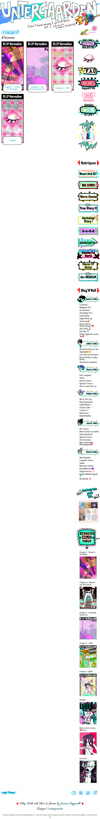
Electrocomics (85, 440)
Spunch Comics (85, 437)
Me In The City (85, 399)
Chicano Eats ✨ (86, 408)
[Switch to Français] (88, 30)
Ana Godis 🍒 (85, 329)
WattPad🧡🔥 (85, 352)
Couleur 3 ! (84, 410)
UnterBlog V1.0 (85, 313)
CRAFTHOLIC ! (85, 405)
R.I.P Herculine (12, 44)
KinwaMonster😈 (86, 469)
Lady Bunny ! (84, 316)
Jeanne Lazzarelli (70, 803)
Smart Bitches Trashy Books (88, 359)
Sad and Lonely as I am (88, 349)
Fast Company (85, 375)
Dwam (82, 463)
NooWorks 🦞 (85, 479)
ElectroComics (85, 381)
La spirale (83, 305)
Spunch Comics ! (86, 384)
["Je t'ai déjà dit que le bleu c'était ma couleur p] (88, 505)
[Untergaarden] (50, 12)
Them (81, 378)
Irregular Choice (86, 460)
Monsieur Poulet (86, 466)
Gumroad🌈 (84, 321)
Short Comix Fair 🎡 (88, 386)
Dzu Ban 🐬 (84, 332)
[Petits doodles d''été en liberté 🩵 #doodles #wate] (82, 505)
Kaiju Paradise (85, 416)
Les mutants (84, 310)
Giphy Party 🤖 (85, 319)
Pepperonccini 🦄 (86, 471)
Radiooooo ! (84, 413)
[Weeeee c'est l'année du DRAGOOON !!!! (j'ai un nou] (88, 511)
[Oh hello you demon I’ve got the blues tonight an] (94, 518)
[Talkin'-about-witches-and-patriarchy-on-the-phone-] (82, 511)
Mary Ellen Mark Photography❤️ (86, 444)
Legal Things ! (8, 792)
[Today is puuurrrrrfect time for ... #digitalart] (94, 511)
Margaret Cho (85, 308)
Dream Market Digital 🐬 (88, 475)
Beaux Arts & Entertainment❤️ (86, 325)
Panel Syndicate (86, 402)
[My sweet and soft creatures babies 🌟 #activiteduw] (82, 518)
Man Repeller (85, 458)
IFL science (84, 429)
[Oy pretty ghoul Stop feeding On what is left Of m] (88, 518)
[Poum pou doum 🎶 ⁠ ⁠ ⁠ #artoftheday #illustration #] (94, 505)
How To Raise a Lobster (89, 432)
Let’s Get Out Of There (88, 355)
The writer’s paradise (88, 362)
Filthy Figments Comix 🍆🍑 (89, 335)
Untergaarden (55, 809)
